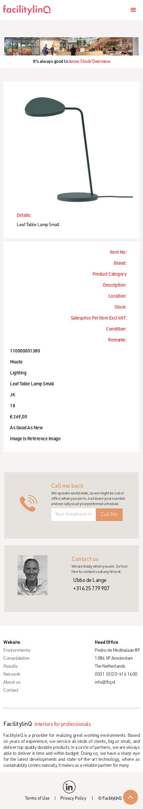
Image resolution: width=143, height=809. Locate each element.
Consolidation (16, 658)
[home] (29, 10)
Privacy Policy (73, 799)
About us (11, 682)
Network (11, 674)
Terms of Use (37, 799)
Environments (16, 650)
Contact (11, 690)
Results (10, 666)
